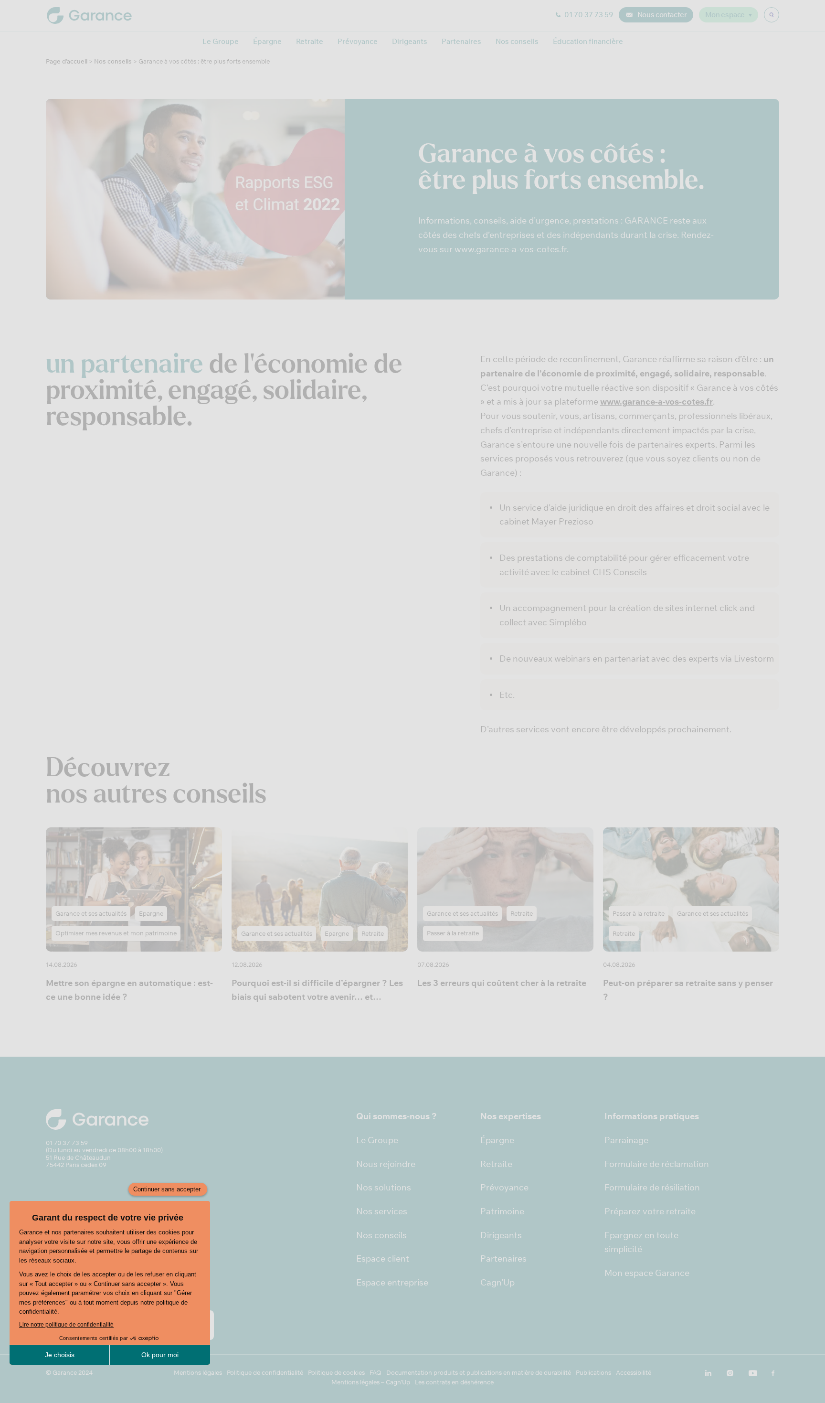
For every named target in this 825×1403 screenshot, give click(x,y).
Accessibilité (633, 1372)
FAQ (375, 1372)
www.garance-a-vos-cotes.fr (656, 401)
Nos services (381, 1211)
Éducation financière (588, 41)
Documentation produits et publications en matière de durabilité (478, 1372)
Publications (593, 1372)
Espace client (382, 1258)
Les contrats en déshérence (454, 1382)
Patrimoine (502, 1211)
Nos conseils (517, 41)
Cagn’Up (497, 1282)
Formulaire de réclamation (656, 1163)
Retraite (309, 41)
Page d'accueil (66, 61)
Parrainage (626, 1140)
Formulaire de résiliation (652, 1187)
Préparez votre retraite (650, 1211)
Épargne (267, 41)
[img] (771, 14)
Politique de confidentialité (265, 1372)
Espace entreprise (392, 1282)
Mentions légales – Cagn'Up (370, 1382)
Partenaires (461, 41)
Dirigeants (409, 41)
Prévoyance (358, 41)
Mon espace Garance (646, 1272)
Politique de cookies (336, 1372)
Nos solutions (383, 1187)
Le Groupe (220, 41)
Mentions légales (198, 1372)
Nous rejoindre (385, 1163)
